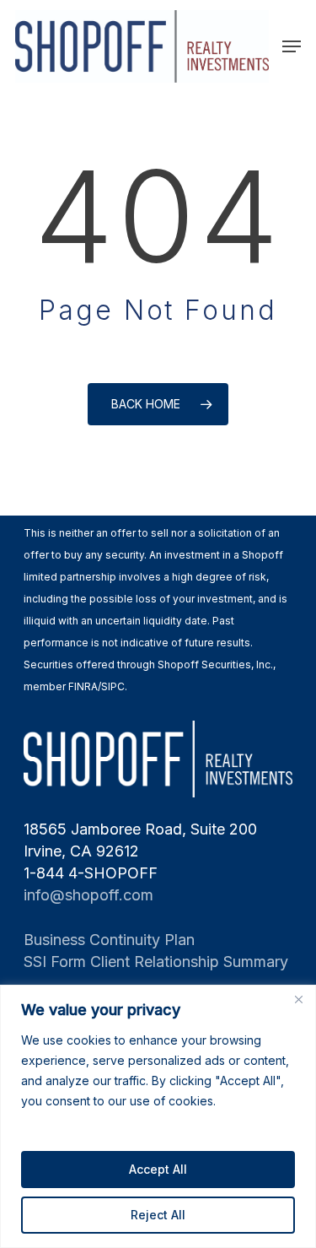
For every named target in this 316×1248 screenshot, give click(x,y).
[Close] (298, 999)
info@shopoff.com (88, 895)
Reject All (158, 1214)
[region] (158, 1116)
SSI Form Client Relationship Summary (156, 961)
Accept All (158, 1169)
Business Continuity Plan (109, 939)
